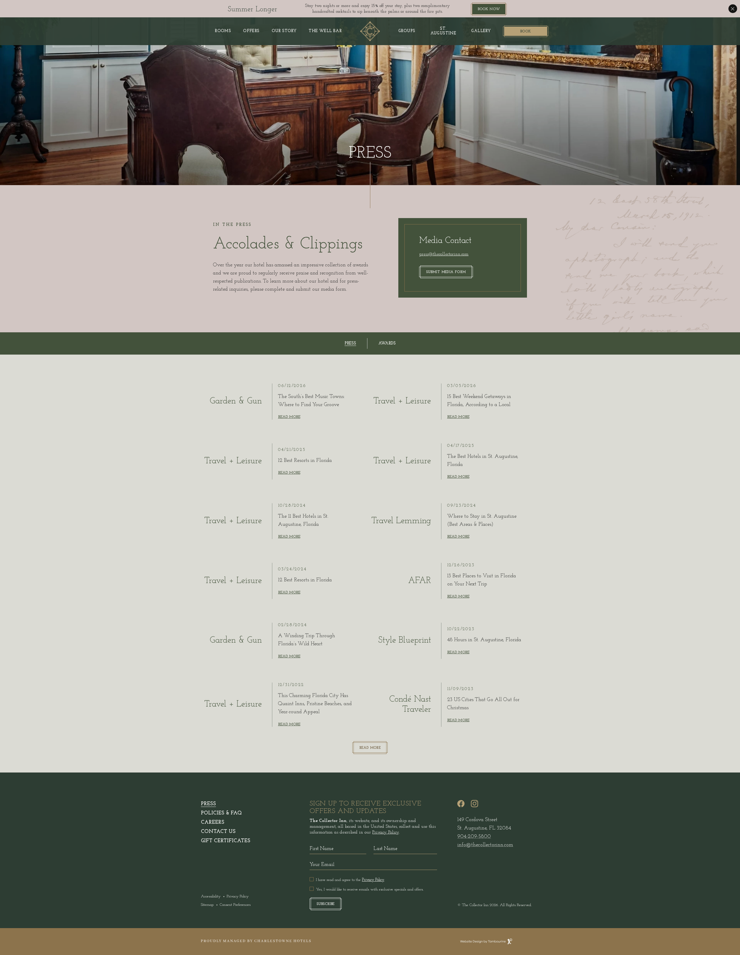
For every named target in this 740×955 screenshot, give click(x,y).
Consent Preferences (235, 905)
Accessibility (211, 896)
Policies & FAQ (221, 813)
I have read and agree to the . (350, 880)
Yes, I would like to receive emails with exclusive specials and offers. (369, 889)
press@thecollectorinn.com (444, 254)
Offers (251, 31)
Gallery (481, 31)
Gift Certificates (225, 841)
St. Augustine (443, 31)
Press (208, 804)
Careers (212, 822)
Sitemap (207, 905)
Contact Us (218, 831)
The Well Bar (325, 31)
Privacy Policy (238, 896)
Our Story (284, 31)
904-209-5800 (474, 836)
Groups (406, 31)
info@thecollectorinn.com (485, 845)
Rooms (223, 31)
